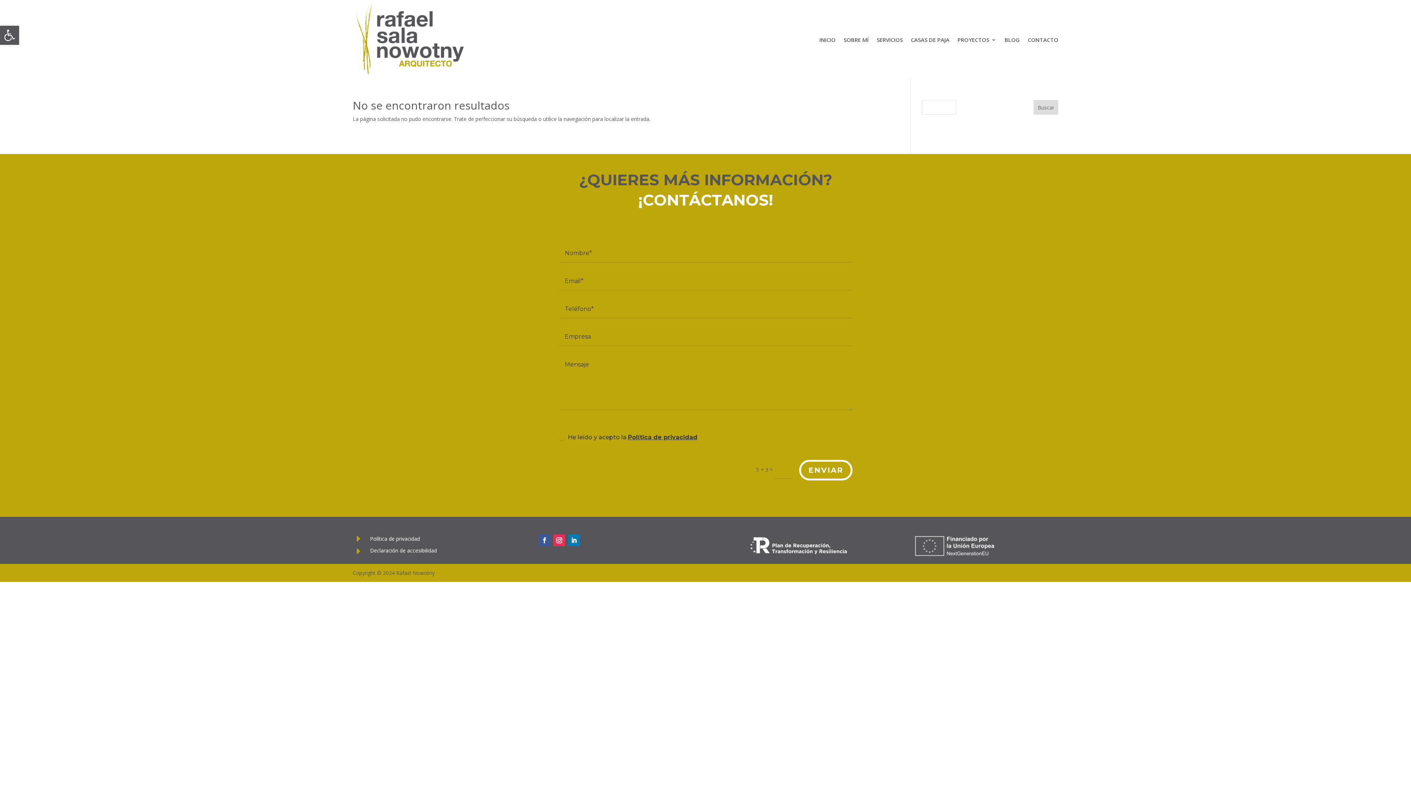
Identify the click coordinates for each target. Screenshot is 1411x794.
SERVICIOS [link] (890, 39)
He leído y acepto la (632, 437)
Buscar (1046, 107)
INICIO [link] (827, 39)
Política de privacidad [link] (662, 437)
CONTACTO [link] (1043, 39)
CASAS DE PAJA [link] (930, 39)
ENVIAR (825, 470)
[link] (9, 35)
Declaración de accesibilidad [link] (403, 550)
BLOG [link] (1012, 39)
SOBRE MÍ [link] (856, 39)
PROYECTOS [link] (973, 39)
